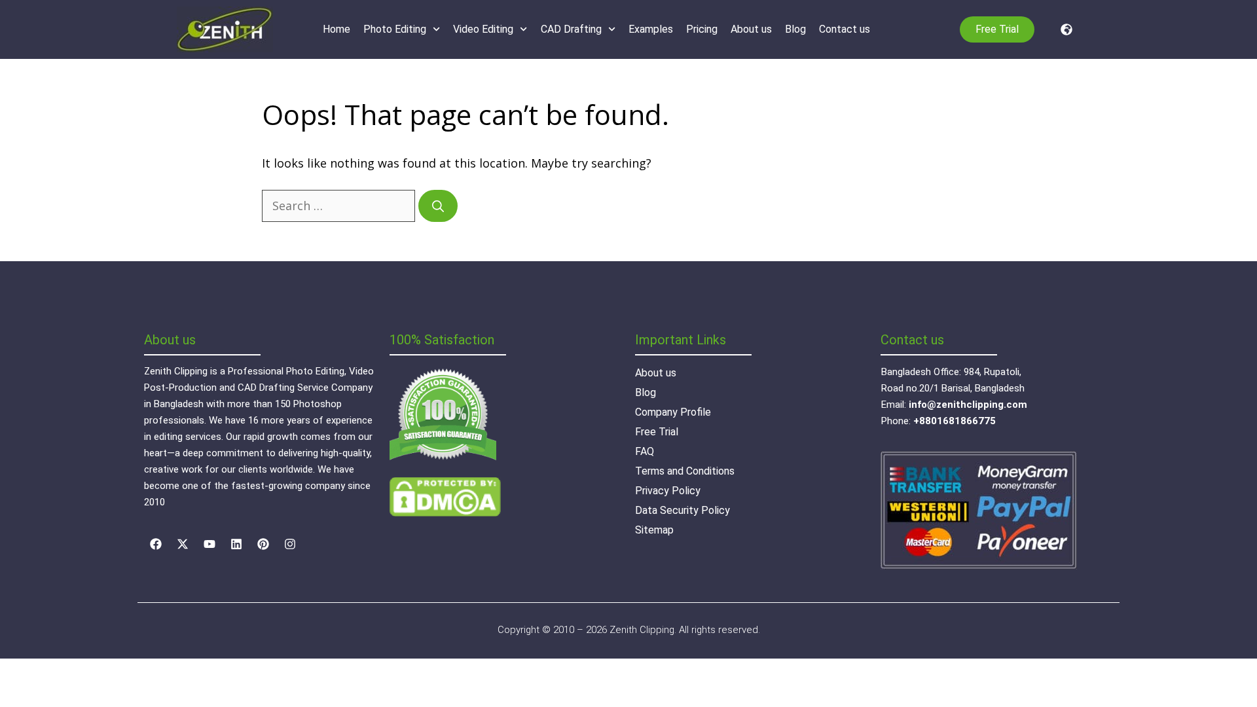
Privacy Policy (668, 490)
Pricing (702, 29)
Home (336, 29)
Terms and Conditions (685, 471)
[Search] (438, 206)
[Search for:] (340, 205)
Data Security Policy (682, 510)
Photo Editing (394, 29)
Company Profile (673, 412)
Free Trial (656, 432)
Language (1063, 29)
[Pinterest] (263, 544)
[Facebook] (156, 544)
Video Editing (483, 29)
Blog (795, 29)
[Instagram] (290, 544)
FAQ (644, 451)
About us (751, 29)
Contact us (844, 29)
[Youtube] (209, 544)
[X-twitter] (182, 544)
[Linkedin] (236, 544)
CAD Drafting (571, 29)
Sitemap (654, 530)
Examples (650, 29)
